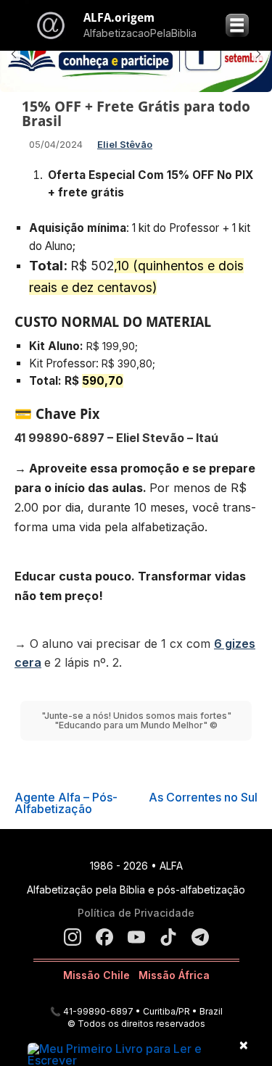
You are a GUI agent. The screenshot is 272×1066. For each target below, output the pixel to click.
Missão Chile (96, 975)
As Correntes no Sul (203, 797)
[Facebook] (104, 937)
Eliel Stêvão (124, 144)
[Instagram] (72, 937)
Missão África (174, 975)
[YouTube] (136, 937)
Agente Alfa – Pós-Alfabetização (66, 803)
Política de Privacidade (136, 913)
